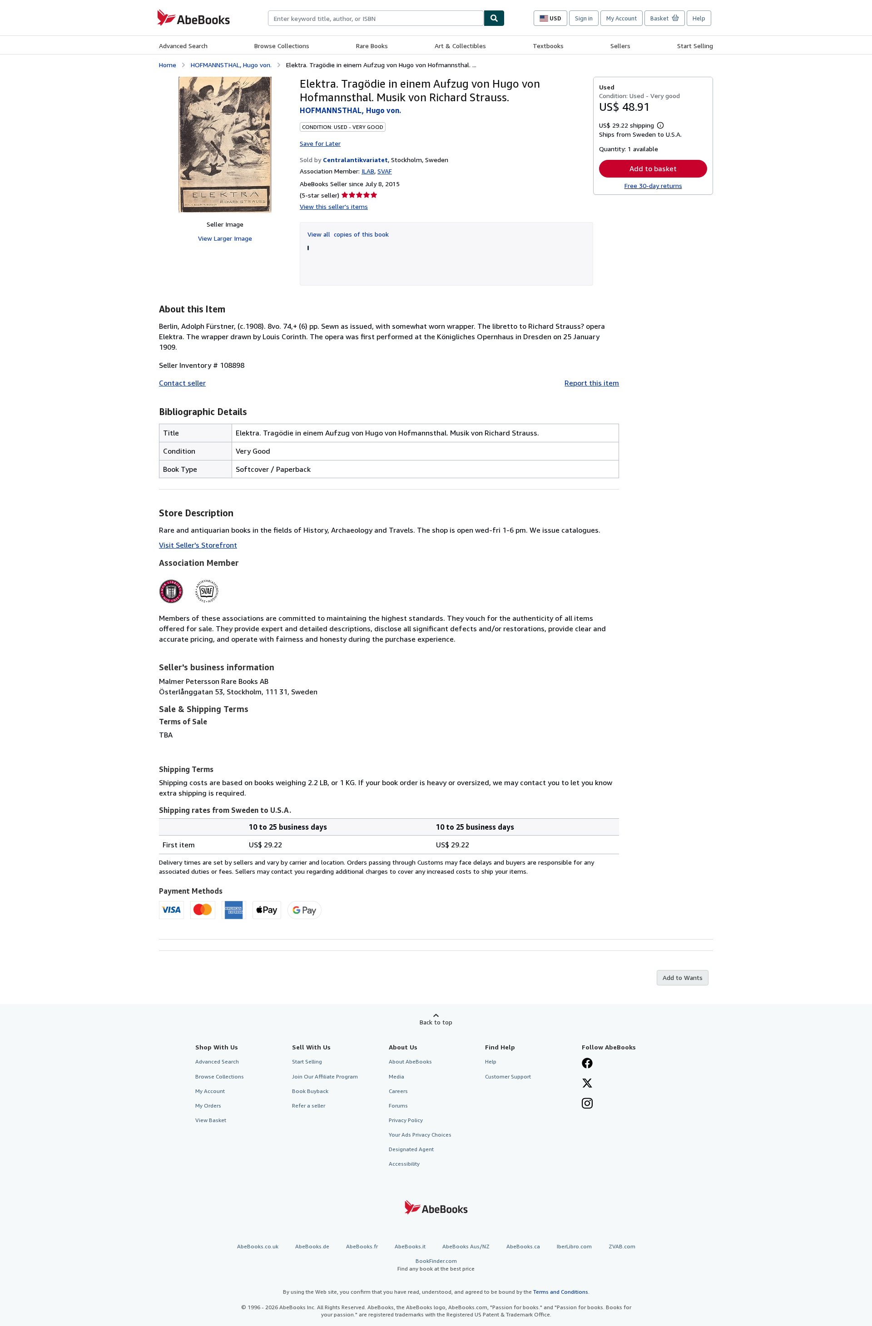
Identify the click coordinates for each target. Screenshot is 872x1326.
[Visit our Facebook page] (587, 1064)
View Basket (210, 1120)
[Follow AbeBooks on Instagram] (587, 1104)
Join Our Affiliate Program (325, 1076)
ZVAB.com (622, 1246)
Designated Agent (411, 1149)
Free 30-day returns (653, 185)
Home (167, 65)
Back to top (436, 1022)
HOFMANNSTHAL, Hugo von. (231, 65)
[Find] (494, 18)
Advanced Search (183, 45)
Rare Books (372, 45)
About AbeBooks (410, 1061)
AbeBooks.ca (523, 1246)
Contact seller (182, 382)
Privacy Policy (406, 1120)
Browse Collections (281, 45)
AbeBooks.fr (362, 1246)
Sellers (620, 45)
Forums (398, 1105)
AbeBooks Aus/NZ (466, 1246)
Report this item (592, 382)
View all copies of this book (348, 234)
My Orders (208, 1105)
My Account (621, 18)
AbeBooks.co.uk (257, 1246)
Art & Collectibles (460, 45)
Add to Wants (683, 977)
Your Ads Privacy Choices (420, 1134)
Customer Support (508, 1076)
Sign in (584, 18)
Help (699, 18)
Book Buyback (310, 1091)
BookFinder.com (436, 1264)
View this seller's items (334, 206)
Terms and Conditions (560, 1291)
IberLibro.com (574, 1246)
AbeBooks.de (312, 1246)
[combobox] (376, 18)
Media (396, 1076)
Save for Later (320, 143)
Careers (398, 1091)
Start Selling (695, 45)
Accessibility (404, 1163)
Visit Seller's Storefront (198, 544)
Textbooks (548, 45)
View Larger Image (225, 238)
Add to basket (653, 168)
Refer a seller (308, 1105)
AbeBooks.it (410, 1246)
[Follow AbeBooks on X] (587, 1084)
